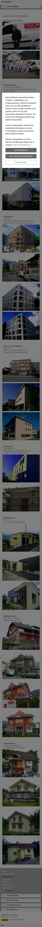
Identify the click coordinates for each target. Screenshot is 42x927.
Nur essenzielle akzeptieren (21, 156)
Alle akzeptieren (21, 150)
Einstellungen (21, 162)
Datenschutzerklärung (21, 145)
